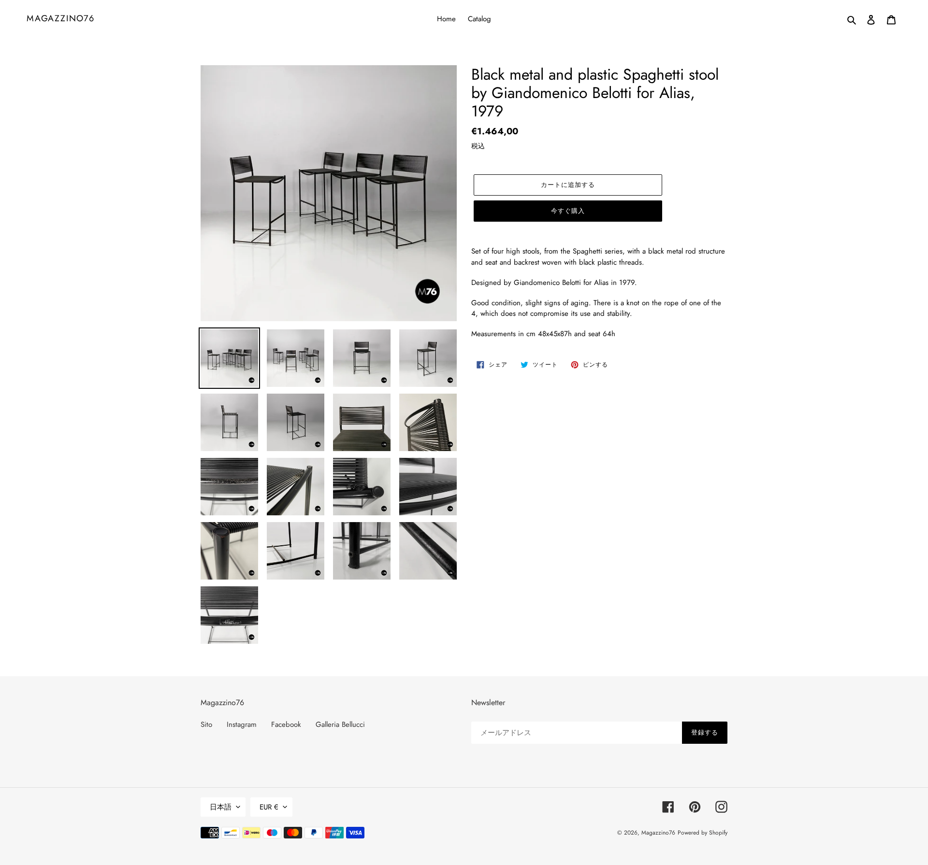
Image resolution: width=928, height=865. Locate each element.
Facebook (286, 724)
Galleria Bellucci (340, 724)
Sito (206, 724)
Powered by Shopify (702, 832)
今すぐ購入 (568, 210)
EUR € (269, 807)
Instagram (242, 724)
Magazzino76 (61, 19)
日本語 (221, 807)
